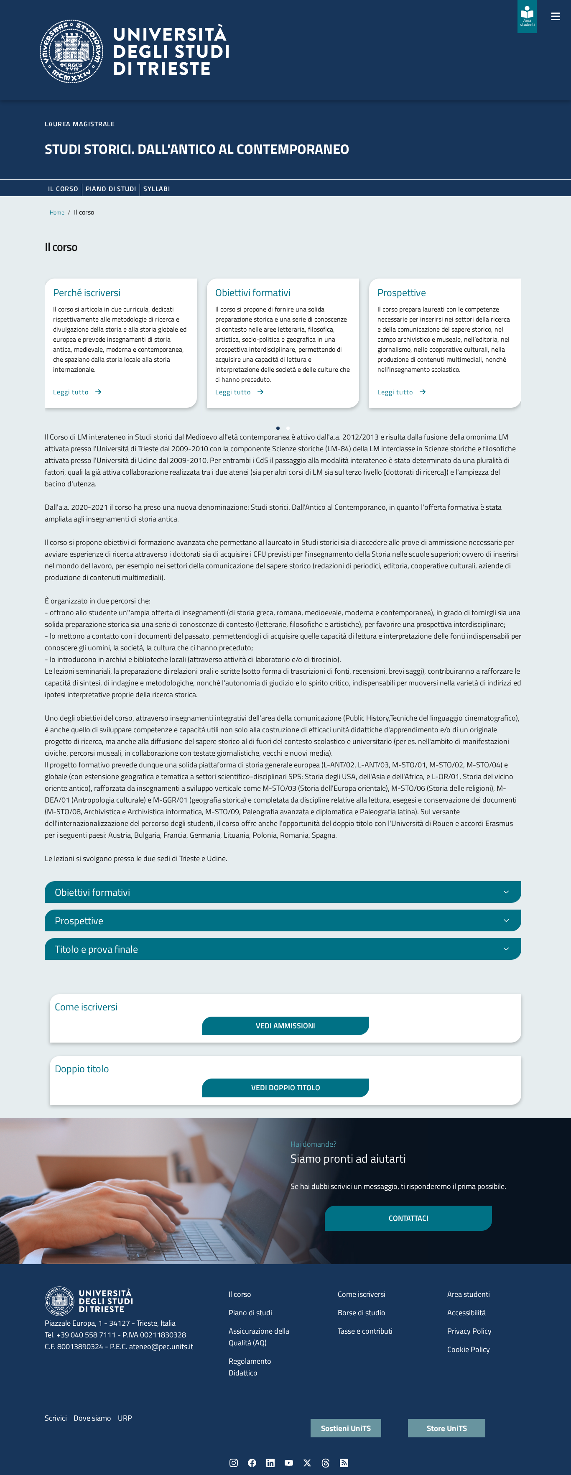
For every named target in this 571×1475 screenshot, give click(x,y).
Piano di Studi (111, 189)
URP (125, 1418)
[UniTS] (134, 51)
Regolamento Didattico (250, 1366)
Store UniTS (447, 1428)
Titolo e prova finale (96, 948)
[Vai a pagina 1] (278, 428)
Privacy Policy (469, 1331)
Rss (344, 1462)
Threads (325, 1462)
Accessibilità (466, 1312)
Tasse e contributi (365, 1331)
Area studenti (468, 1294)
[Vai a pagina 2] (288, 428)
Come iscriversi (361, 1294)
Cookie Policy (468, 1349)
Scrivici (56, 1418)
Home (57, 212)
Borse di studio (361, 1312)
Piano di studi (250, 1312)
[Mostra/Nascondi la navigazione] (555, 16)
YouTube (289, 1462)
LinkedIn (270, 1462)
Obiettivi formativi (92, 892)
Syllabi (156, 189)
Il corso (63, 189)
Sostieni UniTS (346, 1428)
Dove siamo (92, 1418)
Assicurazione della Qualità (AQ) (259, 1336)
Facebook (252, 1462)
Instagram (234, 1462)
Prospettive (79, 920)
